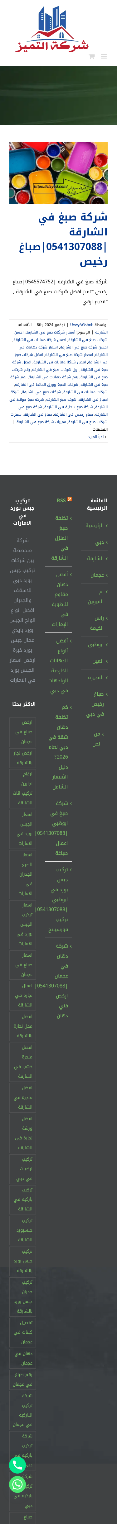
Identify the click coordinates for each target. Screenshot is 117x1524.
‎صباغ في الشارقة (38, 414)
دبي (99, 542)
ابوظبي (96, 644)
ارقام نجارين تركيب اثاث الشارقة (22, 788)
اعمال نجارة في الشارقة (23, 995)
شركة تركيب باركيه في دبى (22, 1450)
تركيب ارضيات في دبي (24, 1169)
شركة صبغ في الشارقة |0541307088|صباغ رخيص (63, 239)
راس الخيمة (97, 623)
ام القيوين (96, 596)
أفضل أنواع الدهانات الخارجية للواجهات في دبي (58, 665)
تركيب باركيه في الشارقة (22, 1200)
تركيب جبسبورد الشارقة (24, 1230)
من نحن (96, 739)
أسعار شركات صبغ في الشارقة (50, 332)
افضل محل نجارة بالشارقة (23, 1026)
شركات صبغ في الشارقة (41, 392)
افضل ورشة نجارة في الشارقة (23, 1133)
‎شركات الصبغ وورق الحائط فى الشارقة (46, 384)
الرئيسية (94, 525)
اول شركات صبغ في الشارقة (55, 369)
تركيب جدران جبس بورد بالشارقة (23, 1296)
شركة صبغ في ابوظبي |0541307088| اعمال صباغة (58, 828)
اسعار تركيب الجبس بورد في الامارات (24, 924)
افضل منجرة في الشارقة (22, 1097)
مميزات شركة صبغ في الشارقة (41, 422)
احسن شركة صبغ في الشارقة (84, 347)
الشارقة (101, 332)
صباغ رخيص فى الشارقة (73, 414)
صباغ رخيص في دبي (95, 704)
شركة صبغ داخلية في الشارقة (68, 407)
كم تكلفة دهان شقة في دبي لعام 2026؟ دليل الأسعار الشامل (58, 747)
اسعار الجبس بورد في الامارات (24, 829)
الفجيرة (96, 677)
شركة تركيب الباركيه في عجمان (22, 1410)
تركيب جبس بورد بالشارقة (23, 1261)
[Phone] (17, 1465)
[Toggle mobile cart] (92, 56)
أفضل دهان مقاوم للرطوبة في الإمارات (60, 599)
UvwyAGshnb (81, 324)
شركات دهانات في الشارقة (85, 392)
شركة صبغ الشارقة (61, 399)
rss (61, 500)
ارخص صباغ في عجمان (23, 732)
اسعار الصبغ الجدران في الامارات (25, 874)
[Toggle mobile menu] (104, 56)
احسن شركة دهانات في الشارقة (39, 339)
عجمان (97, 575)
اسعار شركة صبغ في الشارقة (69, 354)
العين (98, 661)
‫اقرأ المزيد (96, 436)
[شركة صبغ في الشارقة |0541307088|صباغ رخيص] (58, 173)
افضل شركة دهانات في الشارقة (59, 362)
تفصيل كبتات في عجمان (23, 1332)
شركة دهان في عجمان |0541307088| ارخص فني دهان (58, 980)
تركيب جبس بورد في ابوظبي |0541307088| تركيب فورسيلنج (58, 899)
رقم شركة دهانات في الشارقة (53, 377)
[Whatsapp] (17, 1484)
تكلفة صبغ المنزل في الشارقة (59, 538)
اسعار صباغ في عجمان (23, 965)
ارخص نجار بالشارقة (23, 758)
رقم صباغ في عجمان (22, 1379)
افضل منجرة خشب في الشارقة (23, 1062)
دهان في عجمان (23, 1358)
